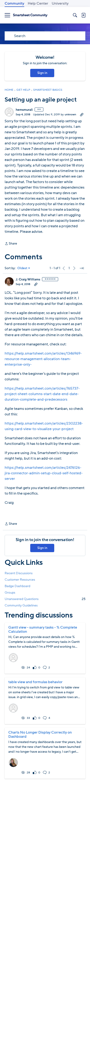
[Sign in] (83, 15)
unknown (70, 114)
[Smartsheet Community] (30, 15)
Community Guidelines (21, 605)
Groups (10, 592)
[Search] (75, 15)
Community (14, 3)
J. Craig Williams (28, 279)
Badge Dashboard (17, 586)
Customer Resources (20, 579)
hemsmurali (24, 110)
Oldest (22, 268)
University (60, 3)
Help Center (38, 3)
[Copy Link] (81, 114)
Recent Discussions (19, 573)
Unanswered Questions (45, 599)
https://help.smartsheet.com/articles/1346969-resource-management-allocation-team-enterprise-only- (43, 359)
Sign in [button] (42, 73)
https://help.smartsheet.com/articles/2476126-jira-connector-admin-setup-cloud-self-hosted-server (44, 473)
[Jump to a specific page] (81, 268)
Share (11, 243)
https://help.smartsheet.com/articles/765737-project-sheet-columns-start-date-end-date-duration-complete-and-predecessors (42, 394)
